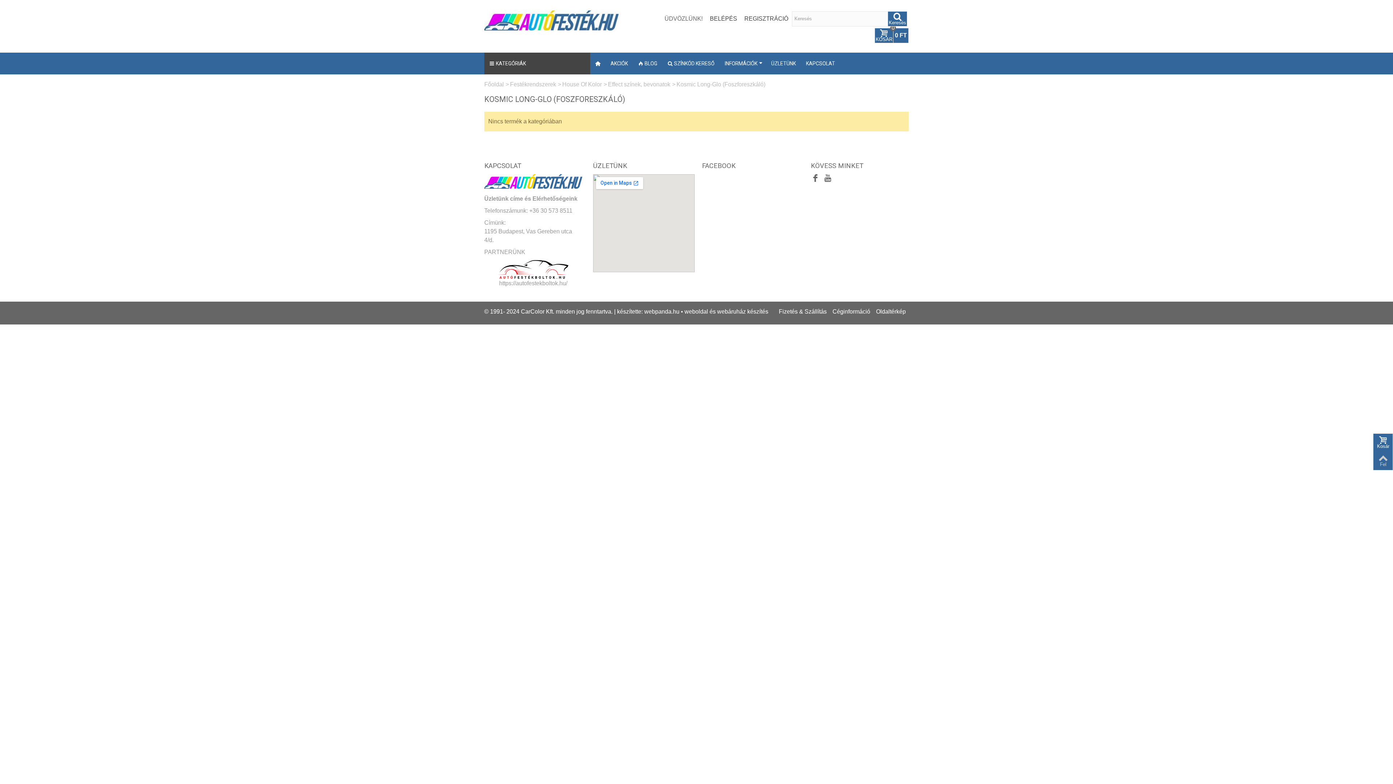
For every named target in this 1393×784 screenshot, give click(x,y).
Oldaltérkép (891, 312)
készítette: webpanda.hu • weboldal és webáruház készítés (692, 312)
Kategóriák (511, 63)
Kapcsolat (820, 63)
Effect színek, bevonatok (639, 84)
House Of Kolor (582, 84)
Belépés (723, 19)
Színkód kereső (694, 63)
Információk (741, 63)
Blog (651, 63)
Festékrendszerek (533, 84)
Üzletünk (783, 63)
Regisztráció (766, 19)
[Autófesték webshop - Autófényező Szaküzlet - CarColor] (551, 19)
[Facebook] (815, 179)
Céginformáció (851, 312)
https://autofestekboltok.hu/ (533, 283)
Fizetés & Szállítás (803, 312)
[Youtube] (828, 179)
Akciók (619, 63)
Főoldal (494, 84)
